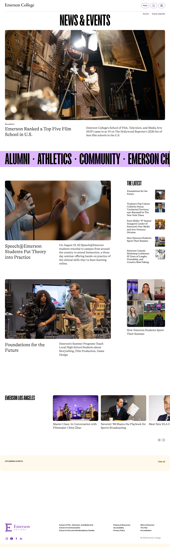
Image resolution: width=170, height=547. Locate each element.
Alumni (17, 159)
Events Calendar (158, 14)
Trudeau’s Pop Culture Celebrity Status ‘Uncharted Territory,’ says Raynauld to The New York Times (138, 209)
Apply (145, 5)
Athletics (54, 159)
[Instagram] (7, 539)
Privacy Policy (119, 531)
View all (161, 461)
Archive (146, 14)
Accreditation (145, 531)
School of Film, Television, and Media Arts (76, 525)
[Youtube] (11, 539)
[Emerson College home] (31, 527)
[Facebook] (16, 539)
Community (99, 159)
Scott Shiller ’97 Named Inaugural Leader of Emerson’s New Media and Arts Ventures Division (139, 226)
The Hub (143, 528)
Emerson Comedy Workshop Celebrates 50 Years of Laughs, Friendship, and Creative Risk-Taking (138, 256)
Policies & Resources (121, 525)
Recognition (9, 124)
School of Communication (69, 528)
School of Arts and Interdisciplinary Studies (76, 531)
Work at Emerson (147, 525)
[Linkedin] (21, 539)
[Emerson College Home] (15, 4)
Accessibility (118, 528)
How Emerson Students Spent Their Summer (139, 239)
